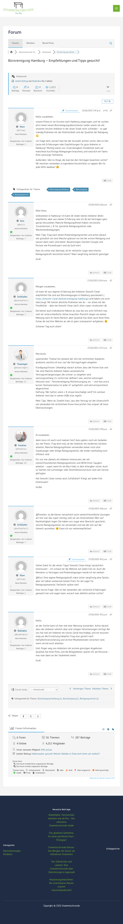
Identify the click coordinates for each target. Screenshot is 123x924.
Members (30, 43)
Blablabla (36, 81)
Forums (15, 43)
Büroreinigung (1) (71, 698)
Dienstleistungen (12, 850)
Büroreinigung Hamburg (59, 189)
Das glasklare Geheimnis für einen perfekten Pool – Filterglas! (61, 836)
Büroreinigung (81, 189)
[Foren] (11, 52)
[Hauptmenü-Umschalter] (116, 8)
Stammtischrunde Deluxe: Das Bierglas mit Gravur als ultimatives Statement (61, 851)
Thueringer (22, 364)
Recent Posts (48, 43)
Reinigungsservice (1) (89, 698)
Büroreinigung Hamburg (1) (50, 698)
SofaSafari (22, 296)
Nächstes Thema (101, 688)
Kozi (22, 220)
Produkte (7, 854)
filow (22, 126)
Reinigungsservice (21, 194)
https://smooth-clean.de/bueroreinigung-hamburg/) (62, 298)
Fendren (22, 445)
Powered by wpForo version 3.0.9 (102, 778)
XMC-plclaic (46, 749)
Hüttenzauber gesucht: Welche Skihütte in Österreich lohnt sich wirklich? (66, 753)
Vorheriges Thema (81, 688)
